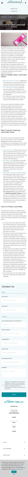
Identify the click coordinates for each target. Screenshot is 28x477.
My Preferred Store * (7, 358)
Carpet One (4, 17)
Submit (14, 394)
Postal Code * (5, 348)
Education (6, 455)
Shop (4, 442)
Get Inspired (7, 448)
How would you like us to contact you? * (12, 320)
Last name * (5, 306)
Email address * (5, 339)
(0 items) (25, 2)
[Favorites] (22, 2)
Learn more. (19, 469)
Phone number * (6, 329)
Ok (14, 471)
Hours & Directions (14, 413)
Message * (4, 367)
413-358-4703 (14, 11)
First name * (5, 296)
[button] (20, 2)
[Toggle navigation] (2, 3)
